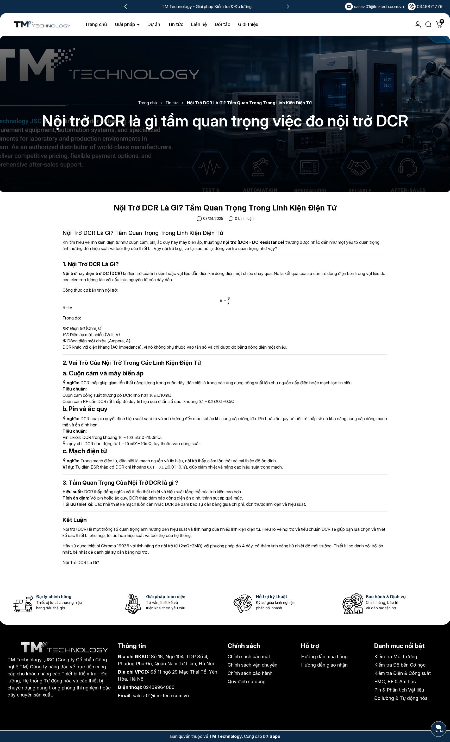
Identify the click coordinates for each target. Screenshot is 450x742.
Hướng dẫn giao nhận (324, 665)
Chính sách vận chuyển (252, 665)
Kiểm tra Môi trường (395, 656)
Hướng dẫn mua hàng (324, 656)
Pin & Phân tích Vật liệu (399, 690)
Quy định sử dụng (247, 681)
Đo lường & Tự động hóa (401, 698)
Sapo (275, 736)
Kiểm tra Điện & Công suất (402, 673)
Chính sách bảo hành (250, 673)
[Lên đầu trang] (439, 709)
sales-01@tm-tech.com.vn (379, 6)
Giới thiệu (248, 24)
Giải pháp (125, 24)
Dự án (153, 24)
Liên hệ (199, 24)
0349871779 (429, 6)
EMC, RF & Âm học (395, 681)
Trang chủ (96, 24)
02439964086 (158, 687)
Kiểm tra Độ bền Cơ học (400, 665)
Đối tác (222, 24)
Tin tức (175, 24)
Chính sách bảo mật (249, 656)
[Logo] (42, 24)
